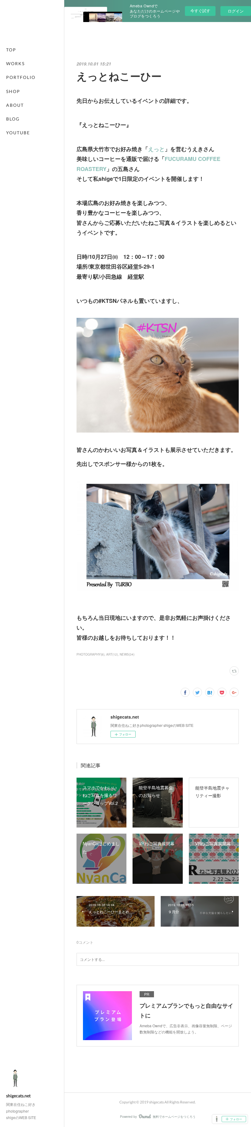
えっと (156, 149)
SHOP (13, 91)
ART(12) (112, 654)
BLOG (13, 118)
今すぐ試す (200, 10)
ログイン (236, 11)
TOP (11, 49)
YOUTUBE (18, 132)
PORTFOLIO (21, 77)
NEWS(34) (127, 654)
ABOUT (15, 105)
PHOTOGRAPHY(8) (90, 654)
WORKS (15, 63)
